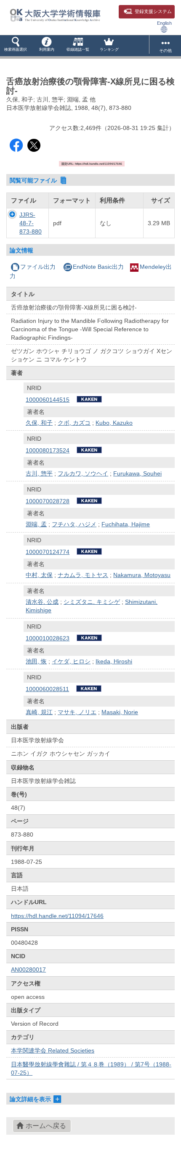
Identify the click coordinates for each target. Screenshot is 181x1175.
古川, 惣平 (39, 473)
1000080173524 (47, 450)
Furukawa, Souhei (137, 473)
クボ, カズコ (74, 422)
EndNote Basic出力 (98, 266)
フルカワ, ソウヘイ (83, 473)
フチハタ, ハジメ (74, 524)
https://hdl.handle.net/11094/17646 (57, 915)
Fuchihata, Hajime (125, 524)
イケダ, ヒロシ (71, 661)
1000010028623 (47, 638)
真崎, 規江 (39, 712)
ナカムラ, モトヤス (83, 575)
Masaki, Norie (119, 712)
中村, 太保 (39, 575)
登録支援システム (153, 11)
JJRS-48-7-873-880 (30, 223)
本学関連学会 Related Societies (52, 1050)
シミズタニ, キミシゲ (92, 601)
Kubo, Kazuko (114, 422)
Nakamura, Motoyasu (141, 575)
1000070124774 (47, 552)
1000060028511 (47, 689)
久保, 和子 (39, 422)
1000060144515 (47, 399)
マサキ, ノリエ (77, 712)
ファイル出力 (38, 266)
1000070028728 (47, 501)
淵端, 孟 (36, 524)
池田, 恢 (36, 661)
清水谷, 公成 (42, 601)
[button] (15, 45)
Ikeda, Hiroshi (114, 661)
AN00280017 (28, 969)
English (164, 23)
